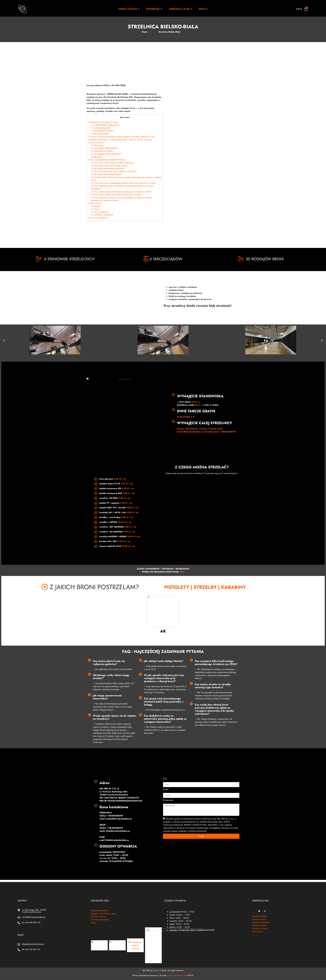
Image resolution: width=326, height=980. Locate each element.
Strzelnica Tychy (259, 919)
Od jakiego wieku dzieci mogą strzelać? (109, 165)
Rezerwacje (97, 145)
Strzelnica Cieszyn (260, 928)
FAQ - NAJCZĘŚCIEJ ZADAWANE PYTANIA (106, 159)
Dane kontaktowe (99, 212)
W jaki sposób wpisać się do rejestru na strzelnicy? (114, 171)
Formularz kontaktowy (97, 217)
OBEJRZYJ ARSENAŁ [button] (202, 482)
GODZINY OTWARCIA (102, 214)
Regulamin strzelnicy (99, 910)
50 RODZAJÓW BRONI (102, 130)
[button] (129, 9)
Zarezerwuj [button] (125, 228)
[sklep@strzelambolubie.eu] (19, 944)
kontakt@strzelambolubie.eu (33, 917)
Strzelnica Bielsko (259, 916)
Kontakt (95, 206)
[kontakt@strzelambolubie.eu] (19, 917)
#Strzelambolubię (100, 133)
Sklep (93, 922)
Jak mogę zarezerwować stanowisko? (107, 168)
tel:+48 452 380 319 (31, 922)
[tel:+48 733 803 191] (19, 949)
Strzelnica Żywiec (259, 925)
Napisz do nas (95, 203)
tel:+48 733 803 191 (31, 949)
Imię (165, 779)
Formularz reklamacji (100, 919)
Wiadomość (168, 800)
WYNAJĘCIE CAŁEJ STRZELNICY (106, 154)
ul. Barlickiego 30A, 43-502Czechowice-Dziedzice (34, 910)
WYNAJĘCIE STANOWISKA (104, 148)
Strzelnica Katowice (260, 922)
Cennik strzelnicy (96, 142)
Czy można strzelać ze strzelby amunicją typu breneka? (116, 194)
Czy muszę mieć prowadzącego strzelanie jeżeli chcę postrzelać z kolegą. (123, 183)
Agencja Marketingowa (177, 975)
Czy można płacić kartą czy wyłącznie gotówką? (112, 162)
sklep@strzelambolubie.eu (33, 944)
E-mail (165, 789)
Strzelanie (96, 157)
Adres (95, 209)
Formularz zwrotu (98, 916)
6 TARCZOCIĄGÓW (101, 128)
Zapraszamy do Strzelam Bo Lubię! (103, 122)
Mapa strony (257, 931)
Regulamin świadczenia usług (103, 913)
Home (144, 31)
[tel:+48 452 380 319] (19, 923)
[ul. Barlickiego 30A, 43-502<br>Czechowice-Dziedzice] (19, 910)
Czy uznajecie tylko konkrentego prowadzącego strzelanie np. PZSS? (121, 191)
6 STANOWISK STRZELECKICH (105, 125)
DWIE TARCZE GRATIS (102, 151)
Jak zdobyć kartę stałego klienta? (106, 174)
